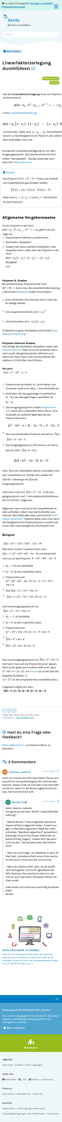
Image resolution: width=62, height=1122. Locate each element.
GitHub (35, 1079)
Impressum (53, 1113)
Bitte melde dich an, (13, 745)
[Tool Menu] (58, 771)
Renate (16, 802)
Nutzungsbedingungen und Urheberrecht (23, 1113)
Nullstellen (14, 51)
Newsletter (10, 1079)
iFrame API (37, 1094)
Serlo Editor (8, 1094)
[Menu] (56, 6)
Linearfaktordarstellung (23, 112)
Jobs (24, 1079)
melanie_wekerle (20, 772)
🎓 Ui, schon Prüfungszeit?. (27, 5)
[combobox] (31, 34)
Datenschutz (8, 1108)
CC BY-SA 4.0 (8, 718)
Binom (33, 671)
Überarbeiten (52, 78)
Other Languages (33, 1065)
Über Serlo (7, 1065)
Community (47, 1079)
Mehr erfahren (15, 1027)
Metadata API (23, 1094)
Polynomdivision (21, 162)
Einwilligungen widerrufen (31, 1108)
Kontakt (19, 1065)
